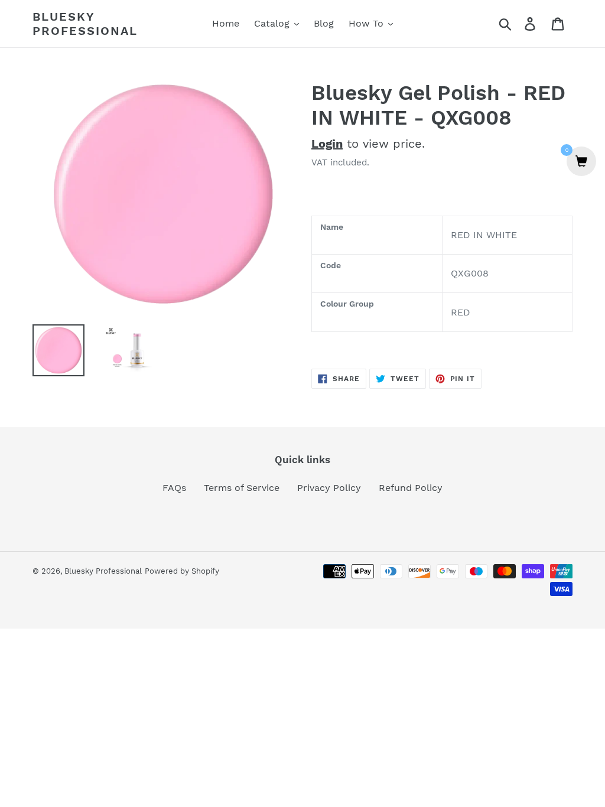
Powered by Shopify (182, 571)
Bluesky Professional (85, 23)
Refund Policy (411, 487)
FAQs (174, 487)
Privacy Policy (329, 487)
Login (327, 143)
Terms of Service (241, 487)
